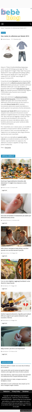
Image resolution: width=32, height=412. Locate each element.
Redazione (6, 391)
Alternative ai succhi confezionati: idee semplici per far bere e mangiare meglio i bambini (15, 384)
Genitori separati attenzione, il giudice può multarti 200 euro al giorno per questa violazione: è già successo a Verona (16, 315)
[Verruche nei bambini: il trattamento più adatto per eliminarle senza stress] (16, 203)
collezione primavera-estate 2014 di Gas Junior (14, 98)
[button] (30, 24)
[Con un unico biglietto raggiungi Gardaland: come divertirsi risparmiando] (16, 269)
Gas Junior (8, 147)
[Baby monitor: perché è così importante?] (16, 336)
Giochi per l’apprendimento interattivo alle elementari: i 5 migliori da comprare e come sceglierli (13, 183)
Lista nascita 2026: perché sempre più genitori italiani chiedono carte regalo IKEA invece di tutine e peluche (15, 371)
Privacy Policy (16, 391)
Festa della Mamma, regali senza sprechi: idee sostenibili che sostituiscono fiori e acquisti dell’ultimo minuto (16, 375)
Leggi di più (4, 190)
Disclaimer (25, 391)
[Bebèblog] (10, 14)
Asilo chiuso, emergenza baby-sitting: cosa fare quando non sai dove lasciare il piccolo (14, 249)
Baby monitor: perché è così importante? (13, 348)
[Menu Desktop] (2, 24)
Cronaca (3, 32)
